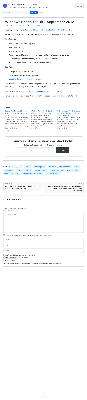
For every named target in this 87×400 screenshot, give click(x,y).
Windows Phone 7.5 (74, 170)
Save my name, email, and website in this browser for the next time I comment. (29, 235)
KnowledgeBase (39, 167)
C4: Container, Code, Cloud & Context (23, 5)
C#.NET (27, 167)
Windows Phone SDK (53, 174)
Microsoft (52, 167)
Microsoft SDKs (64, 167)
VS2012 (28, 170)
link (58, 96)
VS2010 (19, 170)
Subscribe (62, 150)
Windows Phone (40, 170)
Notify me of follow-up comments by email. (20, 255)
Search (33, 12)
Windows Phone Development (32, 174)
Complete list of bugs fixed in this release (25, 79)
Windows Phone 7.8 (11, 174)
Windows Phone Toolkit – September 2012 (42, 30)
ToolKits (76, 167)
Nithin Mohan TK (29, 26)
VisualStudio (8, 170)
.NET (14, 167)
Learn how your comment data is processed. (46, 263)
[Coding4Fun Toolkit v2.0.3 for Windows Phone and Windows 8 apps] (18, 120)
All (20, 167)
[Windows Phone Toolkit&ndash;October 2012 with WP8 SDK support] (44, 119)
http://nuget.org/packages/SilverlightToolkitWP (44, 91)
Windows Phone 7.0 (56, 170)
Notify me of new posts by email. (16, 257)
